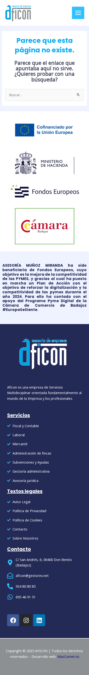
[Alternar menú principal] (78, 13)
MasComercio (68, 656)
